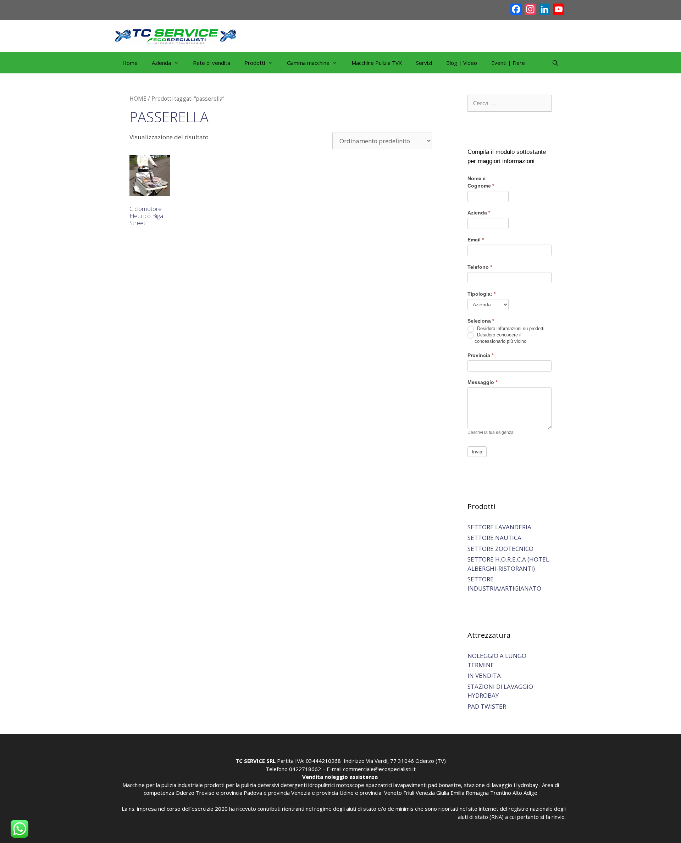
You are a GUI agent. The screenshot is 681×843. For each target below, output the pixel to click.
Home (130, 62)
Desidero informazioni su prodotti (510, 328)
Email (475, 239)
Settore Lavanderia (499, 527)
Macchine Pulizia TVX (376, 62)
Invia (477, 451)
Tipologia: (481, 294)
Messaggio (482, 382)
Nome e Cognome (480, 182)
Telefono (479, 267)
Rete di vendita (211, 62)
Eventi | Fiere (508, 62)
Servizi (424, 62)
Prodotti (254, 62)
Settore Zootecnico (500, 549)
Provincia (480, 355)
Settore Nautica (494, 538)
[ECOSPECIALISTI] (176, 35)
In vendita (484, 675)
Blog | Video (461, 62)
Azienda (478, 213)
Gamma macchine (308, 62)
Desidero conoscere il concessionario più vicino (500, 338)
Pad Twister (486, 706)
